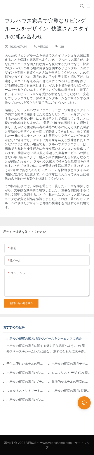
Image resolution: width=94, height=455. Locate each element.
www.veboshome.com (56, 442)
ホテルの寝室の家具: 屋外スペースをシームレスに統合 (44, 338)
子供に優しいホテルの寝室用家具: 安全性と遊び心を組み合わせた (26, 363)
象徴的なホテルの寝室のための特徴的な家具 (71, 381)
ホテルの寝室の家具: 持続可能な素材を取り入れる (71, 390)
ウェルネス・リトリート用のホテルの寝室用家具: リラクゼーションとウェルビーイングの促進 (26, 390)
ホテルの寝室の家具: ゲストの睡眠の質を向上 (26, 399)
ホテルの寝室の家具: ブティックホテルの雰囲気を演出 (26, 381)
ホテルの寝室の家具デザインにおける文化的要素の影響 (71, 363)
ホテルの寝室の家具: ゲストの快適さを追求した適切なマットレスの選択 (26, 372)
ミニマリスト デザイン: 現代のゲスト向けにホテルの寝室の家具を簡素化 (71, 372)
